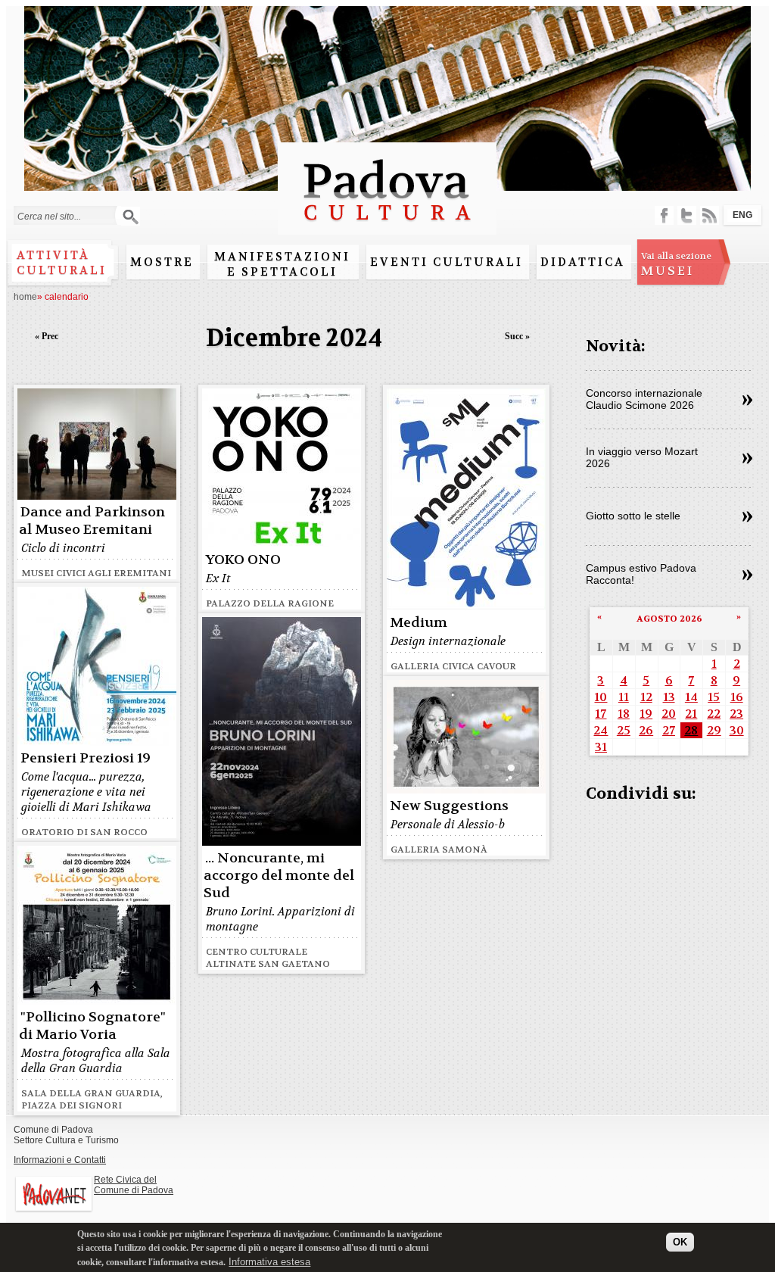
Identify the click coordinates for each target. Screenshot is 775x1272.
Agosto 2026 (669, 619)
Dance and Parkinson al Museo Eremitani (92, 521)
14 (691, 697)
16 (736, 697)
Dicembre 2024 (294, 338)
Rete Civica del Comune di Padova (133, 1185)
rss (709, 215)
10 (600, 697)
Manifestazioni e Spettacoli (282, 264)
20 (668, 714)
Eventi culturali (446, 262)
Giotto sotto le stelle (633, 516)
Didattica (582, 262)
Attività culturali (62, 263)
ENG (742, 215)
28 (691, 730)
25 (623, 730)
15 (714, 697)
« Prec (46, 336)
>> (747, 400)
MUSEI (676, 264)
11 (623, 697)
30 (737, 730)
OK (680, 1242)
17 (600, 714)
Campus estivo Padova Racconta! (641, 574)
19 (646, 714)
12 (646, 697)
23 (736, 714)
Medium (418, 622)
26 (646, 730)
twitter (686, 215)
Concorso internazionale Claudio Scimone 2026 (644, 399)
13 (669, 697)
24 (600, 730)
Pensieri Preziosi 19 (85, 758)
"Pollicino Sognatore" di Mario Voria (92, 1026)
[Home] (387, 227)
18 (624, 714)
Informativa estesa (269, 1261)
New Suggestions (449, 806)
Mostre (162, 262)
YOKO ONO (243, 560)
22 (714, 714)
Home (25, 297)
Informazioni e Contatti (60, 1160)
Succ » (517, 336)
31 (601, 747)
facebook (664, 215)
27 (668, 730)
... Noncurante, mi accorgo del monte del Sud (279, 876)
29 (714, 730)
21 (691, 714)
